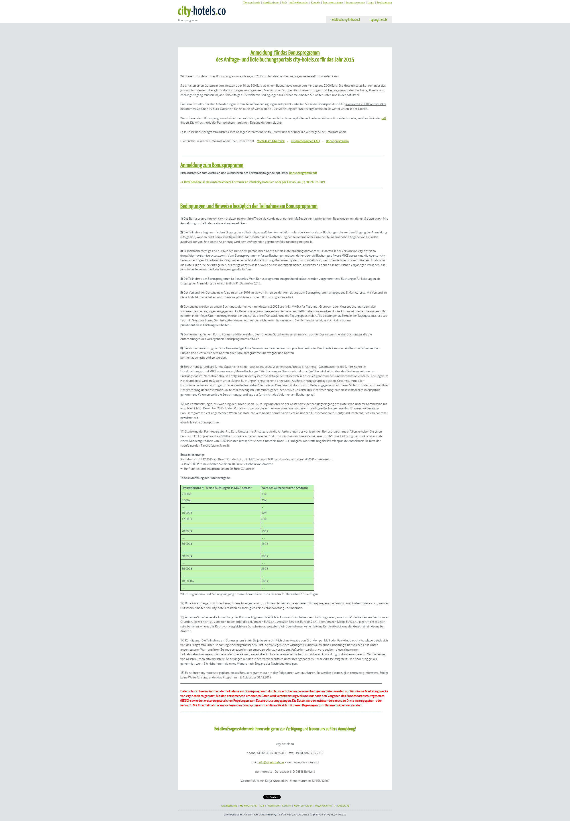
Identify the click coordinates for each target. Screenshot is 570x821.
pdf (383, 118)
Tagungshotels (251, 2)
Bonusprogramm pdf (303, 173)
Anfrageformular (298, 2)
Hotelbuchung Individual (345, 19)
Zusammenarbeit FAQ (305, 141)
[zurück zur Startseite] (202, 11)
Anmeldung (346, 728)
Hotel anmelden (303, 805)
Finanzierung (341, 805)
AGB (261, 805)
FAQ (284, 2)
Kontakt (315, 2)
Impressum (273, 805)
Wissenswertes (323, 805)
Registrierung (384, 2)
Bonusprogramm (355, 2)
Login (371, 2)
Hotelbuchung (271, 2)
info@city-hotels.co (271, 762)
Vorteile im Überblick (271, 141)
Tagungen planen (333, 2)
